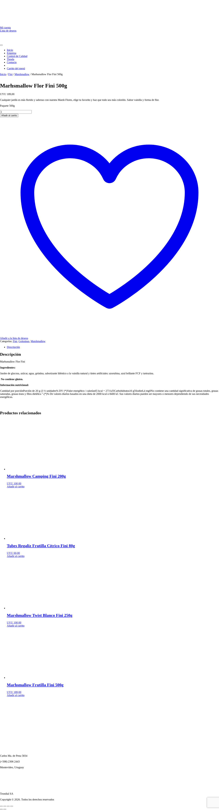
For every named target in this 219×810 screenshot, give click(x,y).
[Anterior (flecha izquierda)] (1, 809)
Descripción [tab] (13, 347)
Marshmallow (22, 74)
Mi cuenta (5, 27)
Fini (10, 74)
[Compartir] (8, 806)
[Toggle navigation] (1, 45)
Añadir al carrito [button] (15, 486)
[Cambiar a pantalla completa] (4, 806)
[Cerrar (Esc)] (11, 806)
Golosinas (23, 341)
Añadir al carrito (9, 115)
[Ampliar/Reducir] (1, 806)
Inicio (3, 74)
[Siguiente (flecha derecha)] (4, 809)
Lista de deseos (8, 30)
